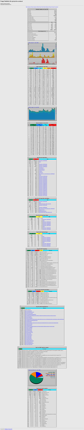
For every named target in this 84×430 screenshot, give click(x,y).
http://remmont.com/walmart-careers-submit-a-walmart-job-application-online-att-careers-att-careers (40, 315)
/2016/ (44, 226)
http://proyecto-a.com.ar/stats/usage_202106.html (47, 173)
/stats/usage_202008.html (43, 166)
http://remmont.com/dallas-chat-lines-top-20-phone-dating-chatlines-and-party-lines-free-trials (39, 326)
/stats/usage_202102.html (43, 178)
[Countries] (56, 6)
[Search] (50, 6)
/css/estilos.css (41, 167)
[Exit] (42, 6)
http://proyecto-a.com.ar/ (29, 313)
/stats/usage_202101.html (43, 189)
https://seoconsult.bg (28, 316)
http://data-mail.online (28, 328)
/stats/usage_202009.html (43, 184)
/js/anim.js (40, 171)
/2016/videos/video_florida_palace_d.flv (45, 212)
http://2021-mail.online (28, 344)
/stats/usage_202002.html (43, 185)
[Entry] (40, 6)
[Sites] (45, 6)
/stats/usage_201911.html (43, 177)
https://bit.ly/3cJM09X (28, 327)
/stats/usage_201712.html (43, 195)
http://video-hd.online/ (28, 334)
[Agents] (53, 6)
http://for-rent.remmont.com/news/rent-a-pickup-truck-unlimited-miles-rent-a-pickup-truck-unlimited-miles (41, 322)
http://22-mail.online (28, 338)
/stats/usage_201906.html (43, 183)
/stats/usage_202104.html (43, 179)
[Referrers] (47, 6)
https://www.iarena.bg (28, 310)
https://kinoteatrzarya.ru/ (29, 332)
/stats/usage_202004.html (43, 190)
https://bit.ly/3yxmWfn (28, 331)
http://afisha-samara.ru (28, 325)
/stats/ (40, 161)
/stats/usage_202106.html (43, 160)
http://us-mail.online (28, 337)
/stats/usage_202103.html (43, 182)
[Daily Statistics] (28, 6)
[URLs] (38, 6)
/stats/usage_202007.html (43, 188)
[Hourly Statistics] (34, 6)
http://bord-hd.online (28, 321)
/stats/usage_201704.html (43, 165)
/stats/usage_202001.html (43, 194)
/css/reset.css (41, 172)
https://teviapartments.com (29, 343)
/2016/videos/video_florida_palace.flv (45, 203)
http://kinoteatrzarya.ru (28, 339)
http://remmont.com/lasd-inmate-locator (31, 320)
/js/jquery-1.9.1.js (41, 170)
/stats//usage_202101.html (43, 176)
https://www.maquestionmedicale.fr (30, 314)
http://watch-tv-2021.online (29, 340)
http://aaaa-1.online (28, 333)
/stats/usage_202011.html (43, 191)
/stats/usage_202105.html (43, 164)
